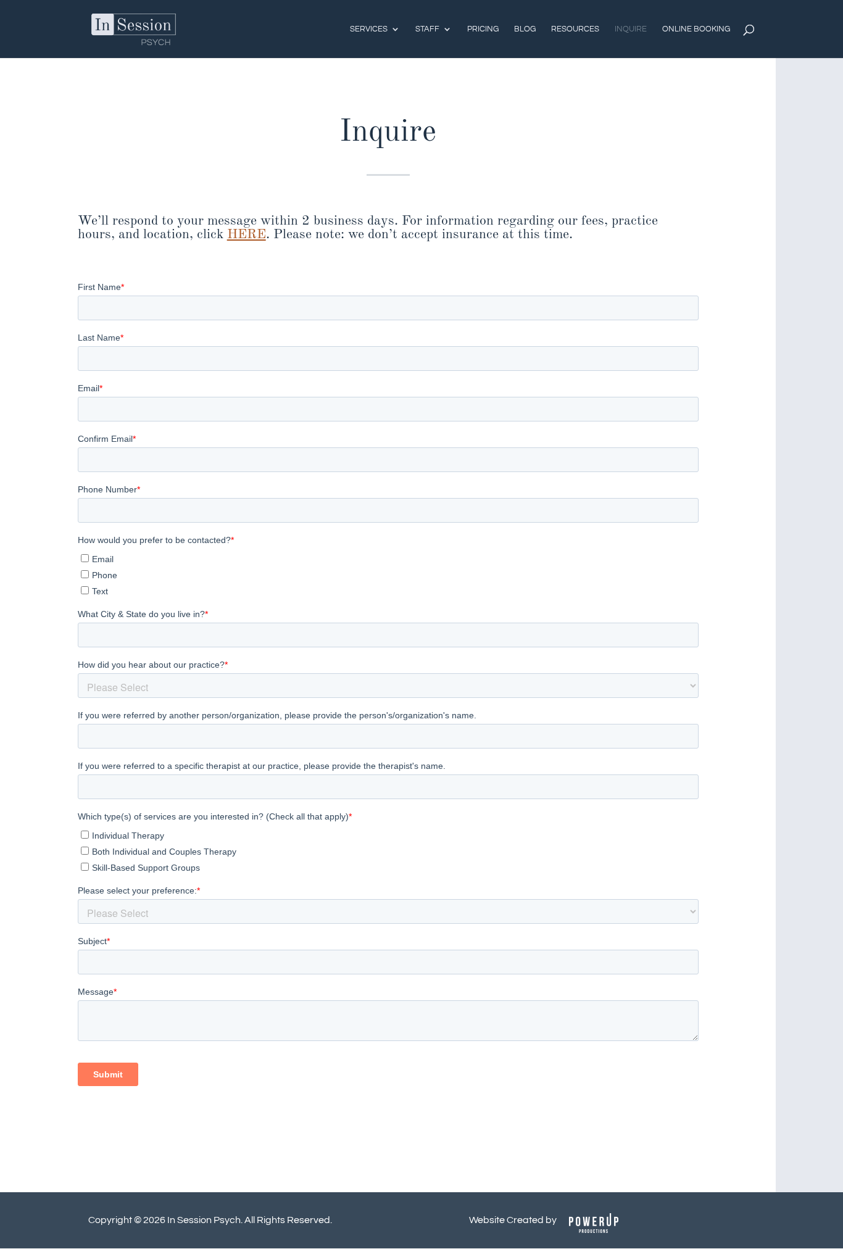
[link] (133, 28)
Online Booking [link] (696, 29)
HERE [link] (246, 234)
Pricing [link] (483, 29)
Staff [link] (427, 29)
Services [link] (369, 29)
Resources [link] (575, 29)
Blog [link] (525, 29)
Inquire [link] (631, 29)
